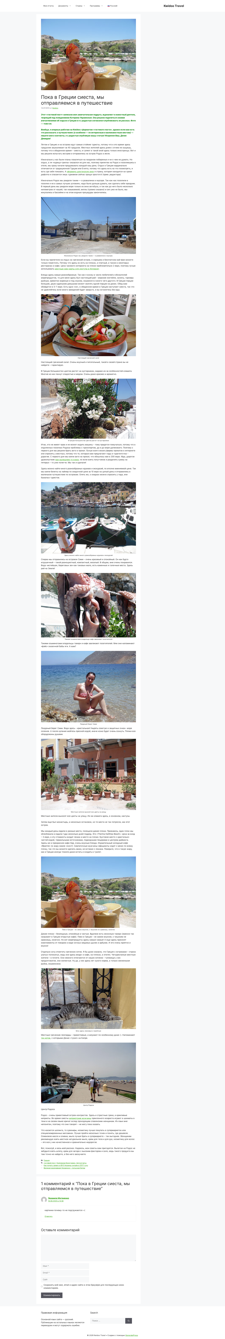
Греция (47, 1160)
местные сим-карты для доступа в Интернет (77, 269)
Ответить (48, 1216)
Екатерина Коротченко (66, 1163)
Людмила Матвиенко (58, 1198)
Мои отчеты (48, 6)
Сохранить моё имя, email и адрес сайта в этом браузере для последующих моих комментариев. (84, 1286)
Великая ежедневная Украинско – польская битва (64, 1168)
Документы (63, 6)
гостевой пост (50, 1163)
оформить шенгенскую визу (80, 171)
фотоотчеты (81, 1163)
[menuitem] (112, 5)
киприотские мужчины (80, 1118)
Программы (95, 6)
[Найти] (128, 1321)
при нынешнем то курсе (67, 459)
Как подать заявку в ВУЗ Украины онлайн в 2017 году (66, 1165)
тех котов (45, 1038)
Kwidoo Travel (174, 6)
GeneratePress (131, 1335)
